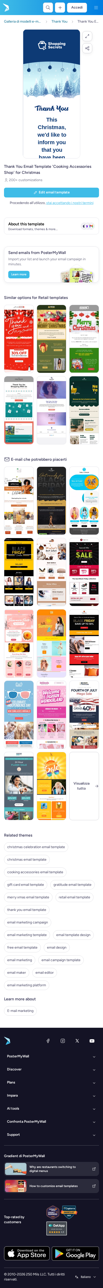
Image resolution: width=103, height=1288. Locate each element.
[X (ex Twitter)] (77, 1041)
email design (56, 947)
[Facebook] (48, 1041)
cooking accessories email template (35, 872)
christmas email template (26, 859)
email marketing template (27, 935)
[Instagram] (63, 1041)
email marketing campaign (27, 922)
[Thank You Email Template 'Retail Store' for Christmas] (51, 339)
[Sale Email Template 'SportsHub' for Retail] (19, 786)
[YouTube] (92, 1041)
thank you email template (26, 910)
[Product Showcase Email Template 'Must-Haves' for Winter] (51, 572)
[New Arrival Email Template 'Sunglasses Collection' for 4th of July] (19, 715)
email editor (45, 972)
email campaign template (61, 960)
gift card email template (25, 885)
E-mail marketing (20, 1011)
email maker (16, 972)
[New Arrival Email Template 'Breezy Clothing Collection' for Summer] (84, 501)
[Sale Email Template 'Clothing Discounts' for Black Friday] (84, 643)
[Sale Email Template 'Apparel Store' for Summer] (51, 786)
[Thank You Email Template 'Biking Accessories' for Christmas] (19, 410)
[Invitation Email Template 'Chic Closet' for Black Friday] (51, 501)
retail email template (74, 897)
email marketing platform (26, 985)
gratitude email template (73, 885)
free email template (22, 947)
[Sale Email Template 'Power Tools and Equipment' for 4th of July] (84, 715)
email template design (73, 935)
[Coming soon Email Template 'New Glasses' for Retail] (51, 410)
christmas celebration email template (36, 847)
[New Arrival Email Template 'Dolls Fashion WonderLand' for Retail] (51, 715)
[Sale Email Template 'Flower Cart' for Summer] (19, 643)
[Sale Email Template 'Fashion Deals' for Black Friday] (84, 572)
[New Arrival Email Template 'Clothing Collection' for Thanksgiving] (19, 501)
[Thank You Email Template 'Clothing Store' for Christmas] (19, 339)
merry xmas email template (28, 897)
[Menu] (96, 8)
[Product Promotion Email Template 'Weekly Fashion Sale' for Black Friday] (19, 572)
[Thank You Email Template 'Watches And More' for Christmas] (84, 339)
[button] (87, 36)
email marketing (19, 960)
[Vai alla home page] (5, 8)
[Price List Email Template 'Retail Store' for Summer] (51, 643)
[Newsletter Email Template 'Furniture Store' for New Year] (84, 410)
